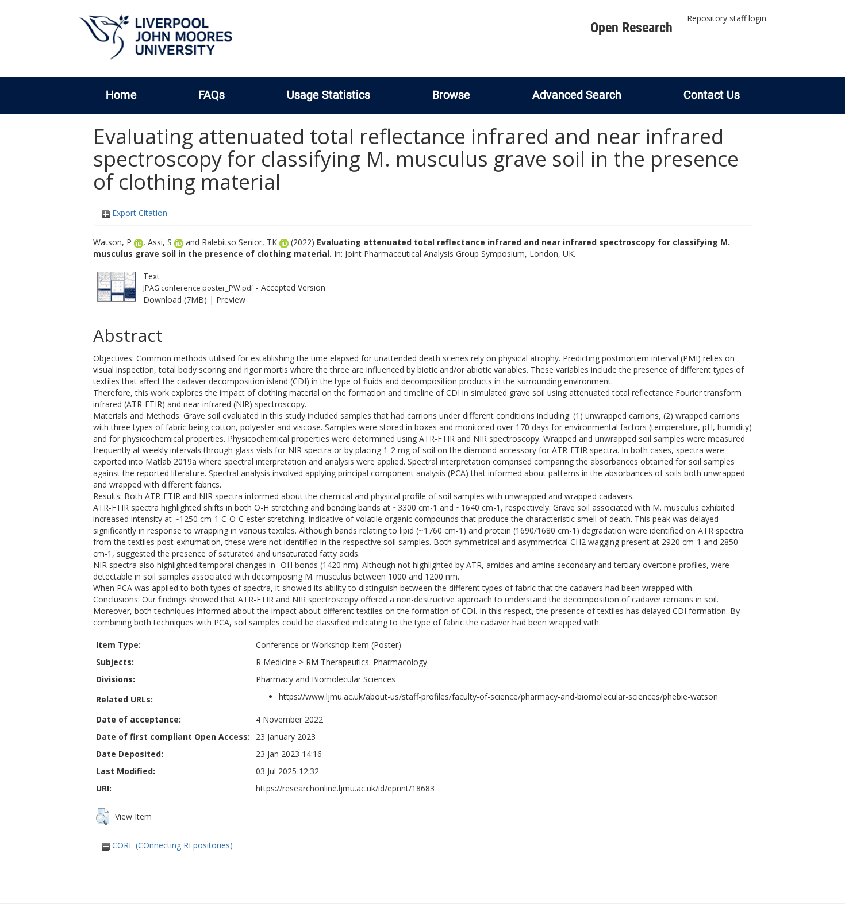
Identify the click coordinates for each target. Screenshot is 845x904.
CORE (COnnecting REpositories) (171, 845)
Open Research (631, 28)
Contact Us (711, 95)
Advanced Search (576, 95)
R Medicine (276, 661)
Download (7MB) (175, 299)
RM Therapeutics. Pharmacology (366, 661)
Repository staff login (726, 18)
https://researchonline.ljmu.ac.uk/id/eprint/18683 (345, 788)
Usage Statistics (328, 95)
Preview (230, 299)
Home (121, 95)
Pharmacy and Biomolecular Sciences (325, 679)
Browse (451, 95)
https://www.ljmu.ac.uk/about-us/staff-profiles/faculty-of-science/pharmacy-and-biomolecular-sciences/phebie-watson (498, 696)
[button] (102, 816)
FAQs (211, 95)
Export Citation (138, 212)
